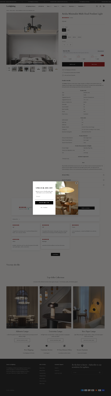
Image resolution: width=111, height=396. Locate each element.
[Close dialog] (76, 183)
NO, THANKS (44, 207)
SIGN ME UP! (44, 203)
